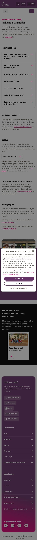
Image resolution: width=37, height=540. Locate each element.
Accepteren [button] (19, 278)
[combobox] (33, 251)
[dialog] (18, 270)
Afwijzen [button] (19, 283)
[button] (18, 288)
